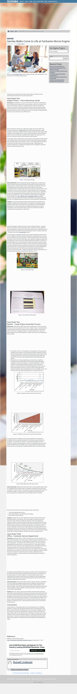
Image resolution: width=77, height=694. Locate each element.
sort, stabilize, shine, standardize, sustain (27, 196)
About (46, 1)
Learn (26, 1)
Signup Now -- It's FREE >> (37, 650)
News (31, 1)
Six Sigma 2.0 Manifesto (35, 673)
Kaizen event (22, 130)
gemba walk (26, 669)
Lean (16, 31)
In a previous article (17, 74)
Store (34, 1)
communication (22, 232)
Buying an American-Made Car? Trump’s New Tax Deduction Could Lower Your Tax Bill (58, 68)
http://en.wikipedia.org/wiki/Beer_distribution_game (19, 640)
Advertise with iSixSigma (50, 679)
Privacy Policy (40, 1)
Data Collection (19, 669)
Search (51, 56)
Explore (21, 1)
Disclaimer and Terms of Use (17, 655)
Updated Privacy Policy (37, 679)
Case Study (13, 669)
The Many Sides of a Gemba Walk (21, 673)
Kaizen (11, 31)
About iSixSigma (11, 679)
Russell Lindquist (21, 44)
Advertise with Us (52, 1)
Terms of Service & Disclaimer (23, 679)
